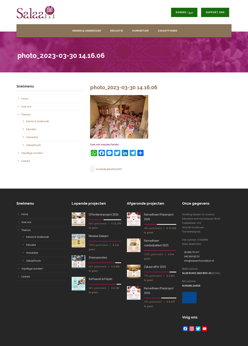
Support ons (217, 12)
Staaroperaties (98, 257)
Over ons (26, 106)
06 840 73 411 (191, 252)
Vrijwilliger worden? (32, 153)
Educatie (116, 30)
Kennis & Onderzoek (86, 30)
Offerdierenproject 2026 (104, 214)
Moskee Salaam (98, 236)
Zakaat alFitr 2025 (155, 266)
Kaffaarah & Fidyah (100, 279)
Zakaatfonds (167, 30)
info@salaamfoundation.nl (199, 260)
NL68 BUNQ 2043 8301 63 (196, 273)
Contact (25, 161)
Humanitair (140, 30)
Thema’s (26, 114)
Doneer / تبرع (186, 12)
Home (24, 98)
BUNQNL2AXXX (191, 285)
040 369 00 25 (191, 256)
